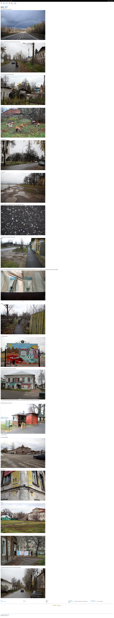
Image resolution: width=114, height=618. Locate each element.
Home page (2, 0)
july (1, 3)
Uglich (11, 0)
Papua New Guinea (3, 601)
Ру (109, 0)
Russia (9, 0)
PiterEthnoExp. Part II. (94, 601)
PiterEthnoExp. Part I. (71, 601)
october (4, 3)
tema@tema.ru (6, 615)
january (7, 3)
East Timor (24, 601)
